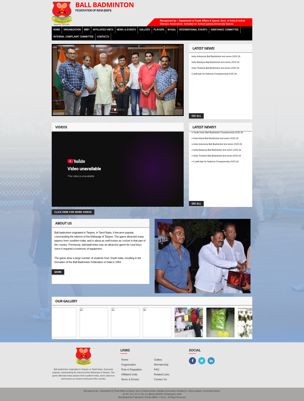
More (58, 272)
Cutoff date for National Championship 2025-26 (214, 65)
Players (159, 29)
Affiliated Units (103, 29)
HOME (56, 29)
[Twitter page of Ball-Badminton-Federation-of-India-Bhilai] (201, 360)
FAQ (156, 369)
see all (196, 115)
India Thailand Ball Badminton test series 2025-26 (215, 59)
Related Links (162, 374)
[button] (62, 80)
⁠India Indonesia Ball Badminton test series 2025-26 (217, 135)
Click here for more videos (73, 212)
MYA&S (172, 29)
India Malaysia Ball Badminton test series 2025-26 (215, 53)
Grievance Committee (225, 29)
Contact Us (160, 379)
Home (124, 359)
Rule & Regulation (131, 369)
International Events (193, 29)
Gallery (158, 359)
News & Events (130, 379)
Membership (161, 364)
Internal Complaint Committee (73, 36)
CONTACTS (103, 36)
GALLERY (144, 29)
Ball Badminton (104, 4)
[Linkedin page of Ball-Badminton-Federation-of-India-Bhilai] (211, 360)
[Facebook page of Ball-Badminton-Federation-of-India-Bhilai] (192, 360)
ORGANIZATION (72, 29)
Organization (128, 364)
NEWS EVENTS (126, 29)
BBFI (86, 29)
